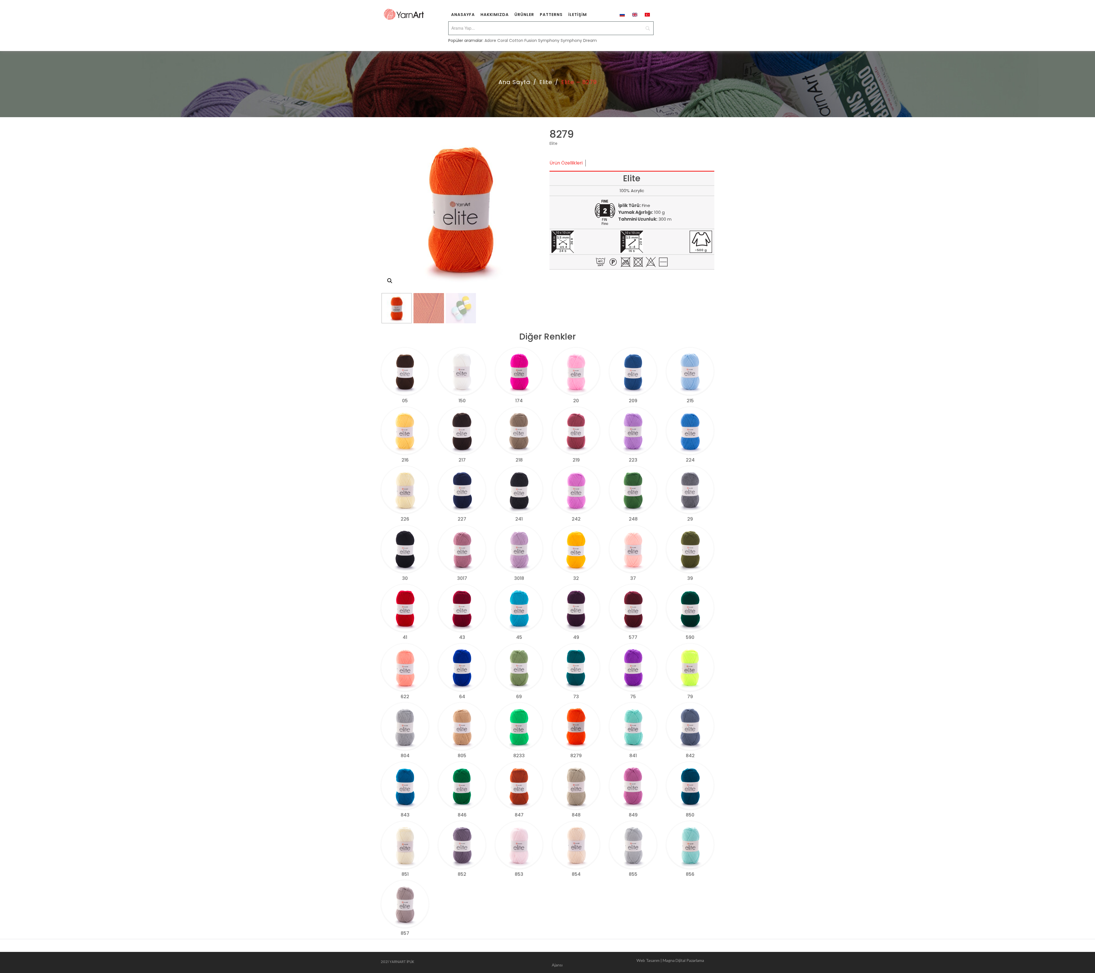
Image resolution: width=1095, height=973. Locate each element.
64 (462, 696)
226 (405, 519)
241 (519, 519)
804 (405, 755)
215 (690, 400)
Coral (502, 40)
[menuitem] (463, 14)
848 (576, 815)
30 (405, 578)
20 (576, 400)
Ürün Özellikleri (566, 163)
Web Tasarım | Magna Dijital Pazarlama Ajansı (628, 962)
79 (690, 696)
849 (633, 815)
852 (462, 874)
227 (462, 519)
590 (690, 637)
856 (690, 874)
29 (690, 519)
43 (462, 637)
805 (462, 755)
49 (576, 637)
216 (405, 460)
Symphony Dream (579, 40)
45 (519, 637)
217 (462, 460)
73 (576, 696)
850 (690, 815)
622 (405, 696)
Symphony (548, 40)
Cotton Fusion (523, 40)
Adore (490, 40)
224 (690, 460)
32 (576, 578)
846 (462, 815)
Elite (545, 82)
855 (633, 874)
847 (519, 815)
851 (405, 874)
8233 (519, 755)
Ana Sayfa (514, 82)
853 (519, 874)
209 (633, 400)
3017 (462, 578)
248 (633, 519)
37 (633, 578)
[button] (390, 281)
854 (576, 874)
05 (405, 400)
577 (633, 637)
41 (405, 637)
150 (462, 400)
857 (405, 933)
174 (519, 400)
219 (576, 460)
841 (633, 755)
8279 (576, 755)
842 (690, 755)
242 (576, 519)
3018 (519, 578)
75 (633, 696)
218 (519, 460)
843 (405, 815)
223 (633, 460)
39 (690, 578)
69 (519, 696)
